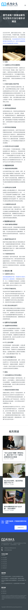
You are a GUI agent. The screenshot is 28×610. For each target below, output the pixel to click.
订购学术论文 (20, 527)
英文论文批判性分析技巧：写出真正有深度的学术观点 (12, 576)
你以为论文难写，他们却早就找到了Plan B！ (13, 482)
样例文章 (5, 566)
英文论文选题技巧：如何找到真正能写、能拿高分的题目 (12, 578)
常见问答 (5, 561)
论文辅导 (12, 458)
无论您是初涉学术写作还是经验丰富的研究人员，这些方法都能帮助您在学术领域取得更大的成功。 (14, 41)
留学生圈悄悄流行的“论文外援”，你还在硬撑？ (13, 508)
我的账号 (5, 568)
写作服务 (5, 557)
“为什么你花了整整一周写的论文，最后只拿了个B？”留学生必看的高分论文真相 (13, 455)
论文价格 (5, 559)
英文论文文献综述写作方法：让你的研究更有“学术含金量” (13, 583)
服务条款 (4, 591)
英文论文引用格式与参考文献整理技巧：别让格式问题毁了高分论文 (13, 581)
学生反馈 (5, 563)
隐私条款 (4, 593)
